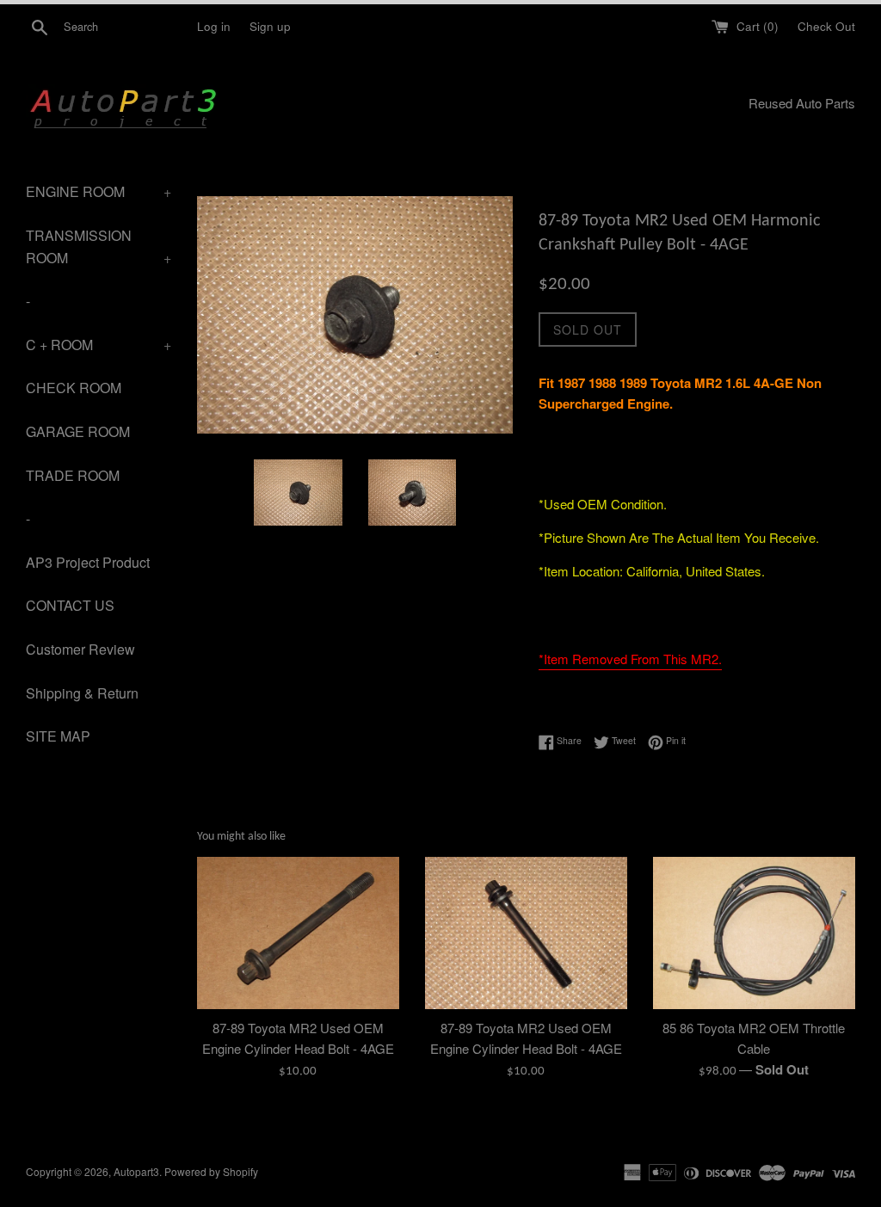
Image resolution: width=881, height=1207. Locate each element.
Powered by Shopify (211, 1171)
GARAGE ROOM (78, 431)
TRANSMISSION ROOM (98, 246)
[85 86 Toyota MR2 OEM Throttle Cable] (754, 932)
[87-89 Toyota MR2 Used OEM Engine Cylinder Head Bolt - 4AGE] (298, 932)
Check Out (826, 26)
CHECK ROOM (73, 387)
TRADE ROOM (73, 475)
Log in (214, 26)
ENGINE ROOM (98, 191)
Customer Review (80, 649)
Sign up (270, 26)
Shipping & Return (82, 693)
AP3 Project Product (88, 562)
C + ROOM (98, 344)
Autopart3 (136, 1171)
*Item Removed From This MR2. (630, 659)
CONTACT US (70, 605)
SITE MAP (58, 736)
